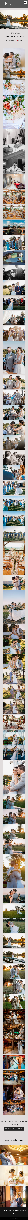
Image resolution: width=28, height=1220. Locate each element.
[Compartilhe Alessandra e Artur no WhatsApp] (12, 1125)
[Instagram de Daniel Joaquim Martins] (14, 1213)
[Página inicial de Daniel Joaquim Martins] (9, 4)
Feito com (14, 1218)
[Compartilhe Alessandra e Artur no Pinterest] (17, 1125)
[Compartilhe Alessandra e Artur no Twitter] (15, 1125)
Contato (23, 1210)
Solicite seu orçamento (14, 1128)
